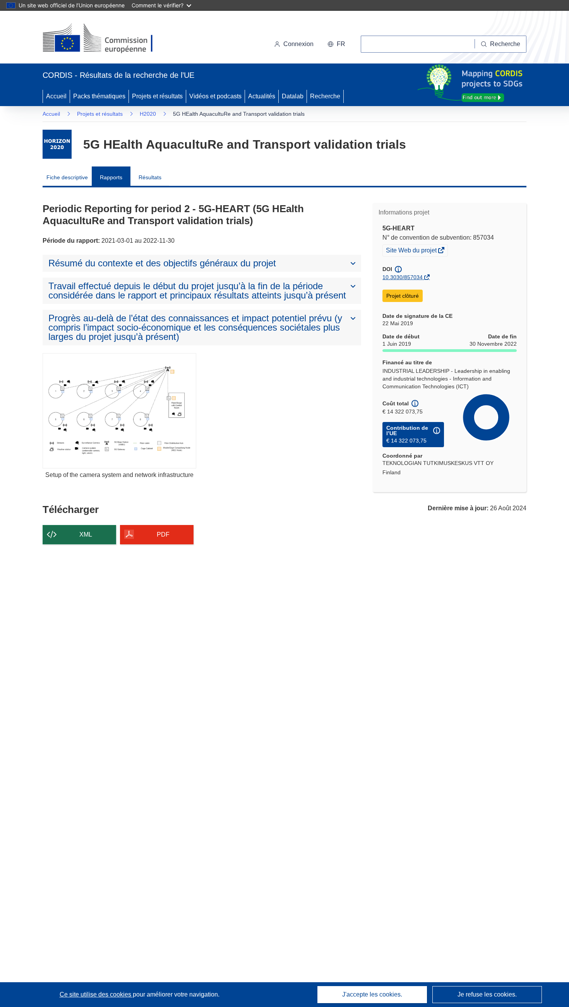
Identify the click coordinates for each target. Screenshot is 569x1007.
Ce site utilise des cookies (96, 994)
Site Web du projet (412, 251)
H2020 (148, 114)
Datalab (292, 96)
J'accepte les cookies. (372, 994)
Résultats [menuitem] (150, 177)
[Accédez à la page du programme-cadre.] (57, 144)
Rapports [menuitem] (111, 177)
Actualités (261, 96)
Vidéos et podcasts (215, 96)
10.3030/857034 (402, 277)
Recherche (325, 96)
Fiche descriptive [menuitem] (67, 177)
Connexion (298, 44)
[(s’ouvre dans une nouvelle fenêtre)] (105, 38)
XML (85, 534)
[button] (336, 44)
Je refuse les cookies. (487, 994)
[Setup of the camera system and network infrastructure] (119, 410)
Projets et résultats (157, 96)
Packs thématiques (99, 96)
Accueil (56, 96)
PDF (163, 534)
